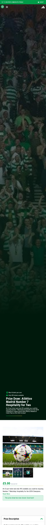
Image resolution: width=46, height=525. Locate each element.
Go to (12, 2)
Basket (42, 2)
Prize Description (11, 519)
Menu (7, 6)
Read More (6, 494)
